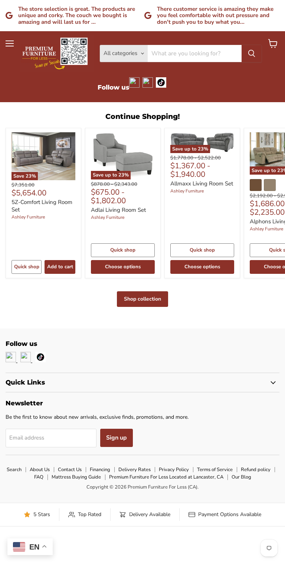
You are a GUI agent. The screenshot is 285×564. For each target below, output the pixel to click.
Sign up (116, 438)
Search (14, 469)
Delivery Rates (134, 469)
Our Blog (241, 477)
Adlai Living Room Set (118, 210)
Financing (100, 469)
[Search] (252, 53)
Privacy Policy (174, 469)
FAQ (38, 477)
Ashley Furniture (28, 217)
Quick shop (26, 266)
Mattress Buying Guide (76, 477)
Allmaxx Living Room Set (201, 183)
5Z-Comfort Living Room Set (42, 205)
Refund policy (256, 469)
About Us (40, 469)
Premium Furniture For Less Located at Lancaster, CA (166, 477)
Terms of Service (215, 469)
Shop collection (142, 298)
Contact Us (70, 469)
